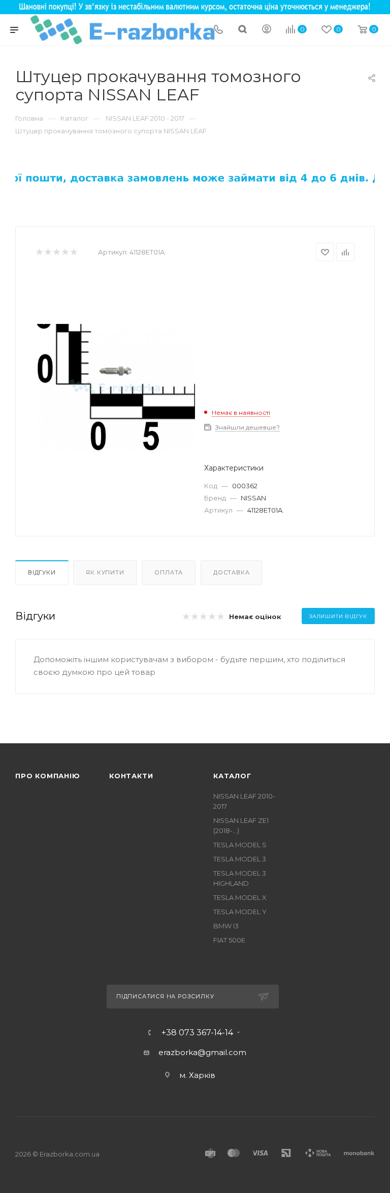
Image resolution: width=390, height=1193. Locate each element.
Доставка (231, 572)
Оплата (168, 572)
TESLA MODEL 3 (239, 859)
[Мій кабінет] (266, 30)
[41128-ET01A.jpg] (115, 388)
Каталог (232, 776)
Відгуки (42, 572)
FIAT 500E (229, 940)
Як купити (105, 572)
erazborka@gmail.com (202, 1052)
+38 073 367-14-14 (197, 1033)
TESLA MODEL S (240, 845)
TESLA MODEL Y (240, 912)
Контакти (131, 776)
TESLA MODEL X (240, 897)
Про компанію (47, 776)
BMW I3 (226, 926)
